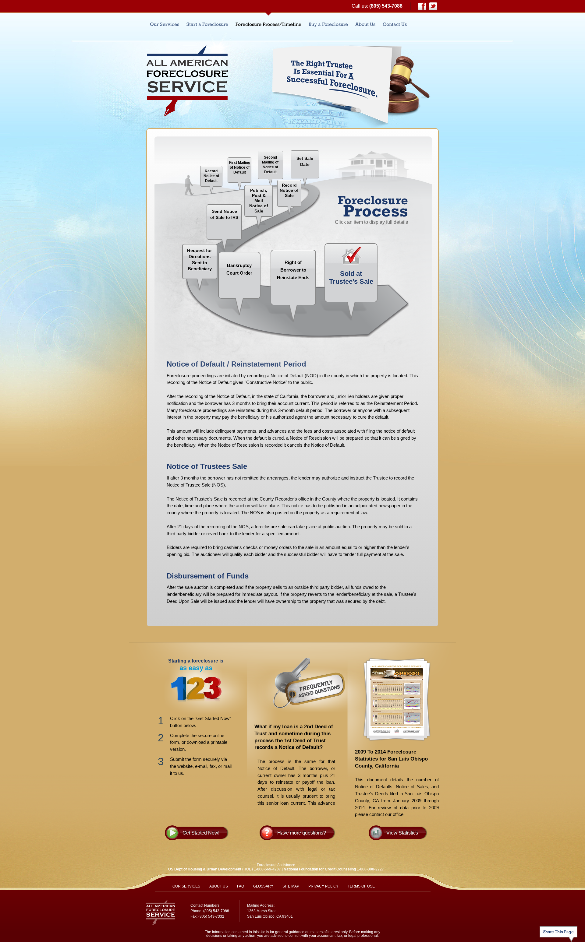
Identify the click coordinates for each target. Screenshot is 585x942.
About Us (365, 24)
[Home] (187, 80)
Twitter (433, 6)
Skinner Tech (416, 908)
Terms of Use (361, 886)
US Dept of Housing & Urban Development (204, 869)
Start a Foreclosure (207, 24)
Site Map (290, 886)
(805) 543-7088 (385, 6)
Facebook (422, 6)
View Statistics (402, 832)
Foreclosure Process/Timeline (268, 24)
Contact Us (395, 24)
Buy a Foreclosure (328, 24)
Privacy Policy (323, 886)
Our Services (164, 24)
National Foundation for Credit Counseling (320, 869)
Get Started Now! (201, 832)
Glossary (263, 886)
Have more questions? (301, 832)
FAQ (240, 886)
